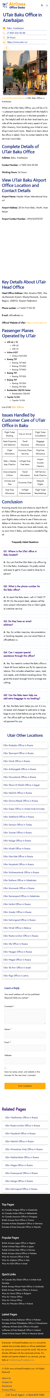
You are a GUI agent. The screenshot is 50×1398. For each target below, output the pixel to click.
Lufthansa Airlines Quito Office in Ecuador (20, 1326)
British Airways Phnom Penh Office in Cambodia (23, 1286)
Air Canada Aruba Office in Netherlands (19, 1213)
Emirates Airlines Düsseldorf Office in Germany (22, 1223)
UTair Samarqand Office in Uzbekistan (21, 896)
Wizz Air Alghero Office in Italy (15, 1260)
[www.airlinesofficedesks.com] (14, 5)
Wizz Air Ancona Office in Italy (15, 1256)
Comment (9, 1006)
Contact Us (7, 1382)
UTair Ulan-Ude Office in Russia (18, 856)
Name (7, 1029)
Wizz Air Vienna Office (12, 1296)
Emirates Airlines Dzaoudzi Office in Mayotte (21, 1226)
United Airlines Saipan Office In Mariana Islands (22, 1333)
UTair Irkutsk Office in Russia (16, 848)
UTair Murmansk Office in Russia (18, 888)
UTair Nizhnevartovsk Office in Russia (21, 872)
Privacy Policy (8, 1389)
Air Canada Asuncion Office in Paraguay (19, 1216)
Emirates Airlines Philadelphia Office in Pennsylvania (24, 1323)
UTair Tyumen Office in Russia (17, 832)
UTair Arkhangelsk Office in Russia (19, 769)
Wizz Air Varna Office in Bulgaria (16, 1293)
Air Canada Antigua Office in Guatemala (19, 1209)
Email (7, 1042)
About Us (6, 1378)
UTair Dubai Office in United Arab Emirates (24, 809)
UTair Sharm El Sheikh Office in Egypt (21, 785)
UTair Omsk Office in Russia (16, 761)
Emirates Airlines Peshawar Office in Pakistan (21, 1319)
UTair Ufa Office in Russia (15, 944)
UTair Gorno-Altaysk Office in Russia (20, 800)
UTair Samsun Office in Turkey (17, 824)
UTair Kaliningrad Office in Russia (19, 920)
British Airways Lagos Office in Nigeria (18, 1243)
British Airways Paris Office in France (18, 1220)
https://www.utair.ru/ (37, 322)
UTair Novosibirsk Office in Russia (19, 777)
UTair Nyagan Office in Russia (17, 951)
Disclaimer (7, 1386)
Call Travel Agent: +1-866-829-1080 (25, 1395)
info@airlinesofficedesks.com (21, 1359)
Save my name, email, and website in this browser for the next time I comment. (22, 1073)
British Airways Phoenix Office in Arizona (19, 1290)
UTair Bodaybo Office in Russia (18, 745)
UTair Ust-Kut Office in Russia (17, 904)
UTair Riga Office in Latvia (15, 975)
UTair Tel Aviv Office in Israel (17, 967)
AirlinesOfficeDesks (10, 98)
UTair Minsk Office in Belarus (17, 928)
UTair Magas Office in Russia (17, 959)
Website (7, 1055)
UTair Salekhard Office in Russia (18, 816)
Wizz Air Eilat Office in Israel (14, 1263)
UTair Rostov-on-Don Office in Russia (20, 935)
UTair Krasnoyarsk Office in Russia (21, 1173)
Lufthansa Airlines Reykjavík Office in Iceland (21, 1330)
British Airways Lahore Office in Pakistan (19, 1253)
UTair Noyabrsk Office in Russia (18, 864)
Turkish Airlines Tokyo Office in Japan (18, 1246)
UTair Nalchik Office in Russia (17, 793)
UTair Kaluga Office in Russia (17, 840)
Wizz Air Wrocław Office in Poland (17, 1303)
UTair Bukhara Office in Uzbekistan (19, 880)
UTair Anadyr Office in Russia (17, 912)
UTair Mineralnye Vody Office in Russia (24, 1149)
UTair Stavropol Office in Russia (18, 753)
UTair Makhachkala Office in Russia (22, 1157)
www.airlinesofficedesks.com (22, 1368)
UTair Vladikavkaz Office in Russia (21, 1117)
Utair (23, 98)
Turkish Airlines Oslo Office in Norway (18, 1249)
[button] (42, 5)
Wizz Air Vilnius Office (12, 1300)
